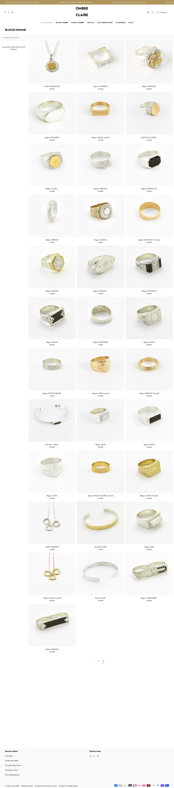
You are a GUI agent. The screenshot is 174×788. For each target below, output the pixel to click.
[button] (164, 12)
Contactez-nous (11, 770)
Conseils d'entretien (13, 765)
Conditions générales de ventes (46, 786)
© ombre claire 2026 (12, 786)
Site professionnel (12, 774)
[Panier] (157, 12)
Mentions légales (27, 786)
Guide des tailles (11, 760)
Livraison (9, 755)
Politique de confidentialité (68, 786)
